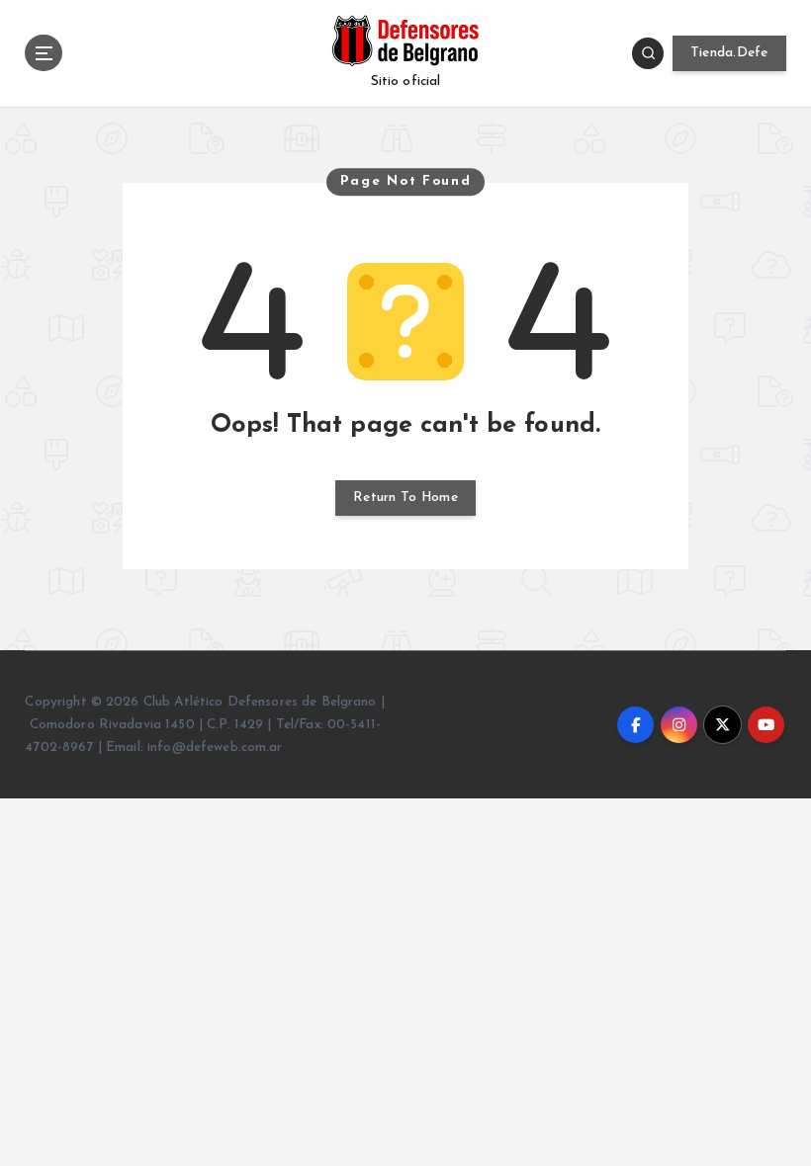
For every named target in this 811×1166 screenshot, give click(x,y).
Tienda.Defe (729, 52)
